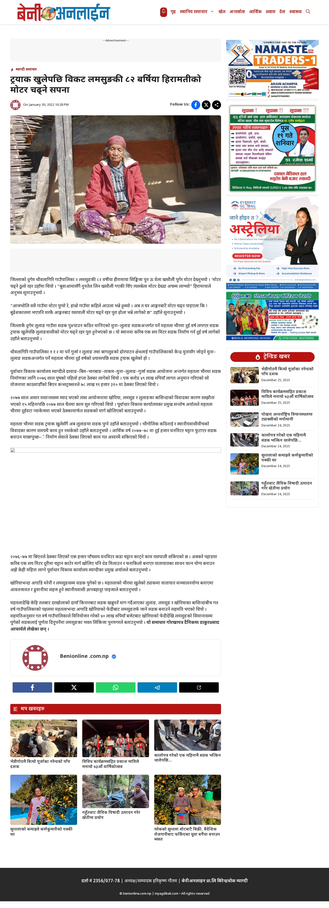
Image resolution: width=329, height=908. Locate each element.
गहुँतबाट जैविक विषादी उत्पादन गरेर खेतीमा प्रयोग (111, 815)
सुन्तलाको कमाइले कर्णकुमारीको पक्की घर (41, 832)
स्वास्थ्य (295, 12)
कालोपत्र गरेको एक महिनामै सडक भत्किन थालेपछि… (187, 758)
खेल (221, 12)
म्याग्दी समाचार (26, 69)
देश (282, 12)
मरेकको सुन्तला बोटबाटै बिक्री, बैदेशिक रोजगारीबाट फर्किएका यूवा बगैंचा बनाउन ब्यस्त (187, 834)
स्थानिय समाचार (193, 12)
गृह (173, 12)
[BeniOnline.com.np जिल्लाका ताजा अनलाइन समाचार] (64, 12)
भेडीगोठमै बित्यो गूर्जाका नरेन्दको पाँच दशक (40, 764)
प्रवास (270, 12)
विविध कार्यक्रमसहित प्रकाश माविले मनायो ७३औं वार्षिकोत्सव (110, 764)
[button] (308, 12)
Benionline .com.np (84, 656)
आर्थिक (255, 12)
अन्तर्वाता (237, 12)
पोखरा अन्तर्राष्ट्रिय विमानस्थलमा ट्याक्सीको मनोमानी (287, 417)
